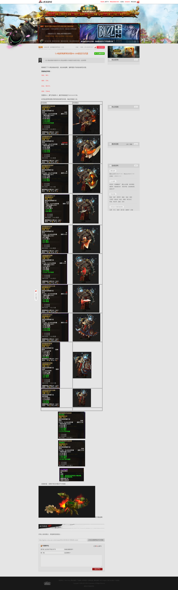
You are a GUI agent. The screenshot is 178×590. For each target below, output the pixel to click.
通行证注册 (110, 580)
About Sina (67, 580)
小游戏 (122, 1)
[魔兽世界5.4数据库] (82, 14)
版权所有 (91, 586)
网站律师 (96, 580)
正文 (63, 47)
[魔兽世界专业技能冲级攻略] (69, 14)
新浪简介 (61, 580)
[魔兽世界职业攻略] (63, 14)
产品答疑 (116, 580)
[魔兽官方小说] (115, 14)
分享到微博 (36, 296)
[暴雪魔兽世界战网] (128, 14)
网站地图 (73, 580)
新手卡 (107, 1)
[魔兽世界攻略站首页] (56, 14)
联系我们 (84, 580)
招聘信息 (90, 580)
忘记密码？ (67, 553)
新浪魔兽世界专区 (55, 47)
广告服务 (79, 580)
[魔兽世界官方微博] (99, 53)
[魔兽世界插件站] (102, 14)
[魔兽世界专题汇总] (108, 14)
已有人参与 (97, 546)
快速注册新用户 (68, 549)
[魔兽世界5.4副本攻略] (76, 14)
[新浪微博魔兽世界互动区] (121, 14)
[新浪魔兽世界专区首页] (50, 14)
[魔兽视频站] (95, 14)
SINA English (103, 580)
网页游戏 (133, 1)
